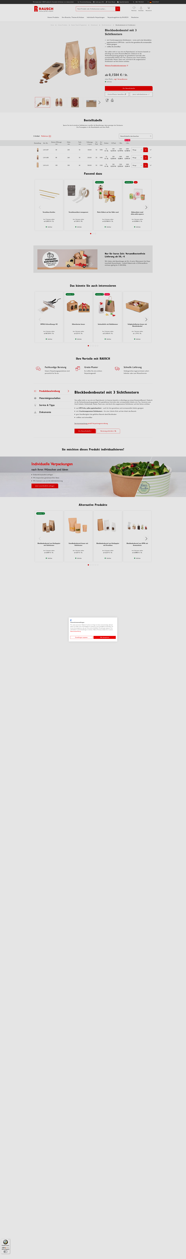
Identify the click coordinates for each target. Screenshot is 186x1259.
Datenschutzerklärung (75, 631)
